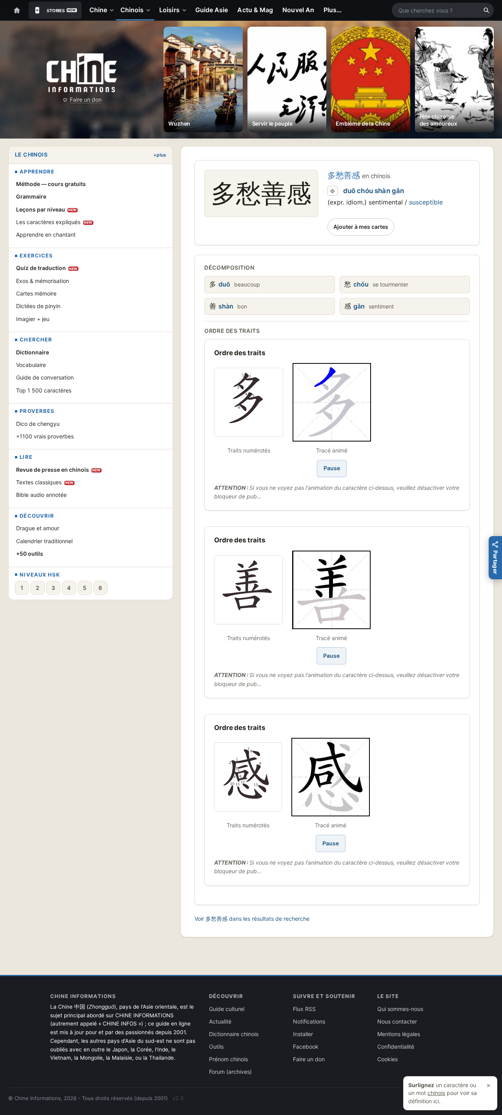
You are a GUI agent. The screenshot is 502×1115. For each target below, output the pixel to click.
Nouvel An (298, 10)
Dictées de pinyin (38, 306)
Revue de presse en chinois (58, 469)
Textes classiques (45, 482)
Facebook (305, 1046)
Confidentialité (395, 1046)
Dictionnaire (32, 352)
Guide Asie (211, 10)
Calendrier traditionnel (44, 541)
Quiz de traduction (47, 268)
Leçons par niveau (46, 209)
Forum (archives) (230, 1071)
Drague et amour (37, 528)
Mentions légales (398, 1034)
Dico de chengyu (38, 423)
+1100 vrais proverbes (45, 436)
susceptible (426, 202)
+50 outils (29, 553)
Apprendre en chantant (46, 234)
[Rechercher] (486, 10)
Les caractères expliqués (54, 222)
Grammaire (31, 196)
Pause (332, 468)
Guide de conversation (45, 377)
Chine (98, 10)
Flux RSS (304, 1009)
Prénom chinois (228, 1059)
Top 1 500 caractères (43, 390)
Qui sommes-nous (400, 1009)
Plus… (333, 10)
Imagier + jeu (32, 319)
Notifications (309, 1021)
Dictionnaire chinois (233, 1034)
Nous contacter (397, 1021)
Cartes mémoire (36, 293)
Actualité (220, 1021)
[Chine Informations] (82, 72)
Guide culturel (226, 1009)
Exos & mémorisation (42, 280)
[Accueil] (16, 10)
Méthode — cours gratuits (51, 184)
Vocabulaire (31, 364)
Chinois (132, 10)
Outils (216, 1046)
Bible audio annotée (41, 494)
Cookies (387, 1059)
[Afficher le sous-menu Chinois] (150, 10)
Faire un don (86, 99)
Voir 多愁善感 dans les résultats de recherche (252, 918)
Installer (303, 1034)
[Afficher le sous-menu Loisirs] (186, 10)
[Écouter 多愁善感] (332, 191)
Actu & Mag (255, 10)
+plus (159, 155)
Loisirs (169, 10)
